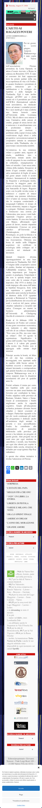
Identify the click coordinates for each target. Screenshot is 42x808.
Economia (31, 557)
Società (19, 559)
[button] (39, 767)
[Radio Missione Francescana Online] (21, 12)
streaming (15, 609)
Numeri (21, 536)
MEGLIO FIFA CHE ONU (19, 492)
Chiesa (16, 557)
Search (32, 8)
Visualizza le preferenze (21, 801)
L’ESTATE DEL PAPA (17, 487)
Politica (10, 557)
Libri (25, 562)
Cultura (24, 557)
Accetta (21, 788)
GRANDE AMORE (16, 527)
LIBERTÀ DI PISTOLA (18, 503)
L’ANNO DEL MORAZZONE (20, 522)
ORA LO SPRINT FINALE (19, 514)
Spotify (16, 648)
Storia (31, 559)
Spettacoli (18, 562)
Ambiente (11, 559)
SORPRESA (12, 483)
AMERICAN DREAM (17, 518)
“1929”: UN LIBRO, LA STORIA (18, 497)
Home (12, 554)
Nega (21, 794)
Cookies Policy (21, 805)
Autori (21, 547)
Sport (25, 559)
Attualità (28, 554)
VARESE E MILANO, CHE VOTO (19, 508)
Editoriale (19, 554)
